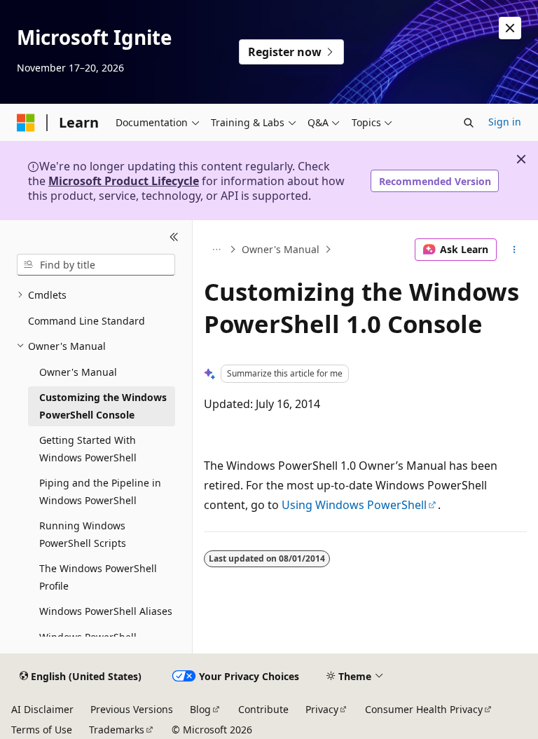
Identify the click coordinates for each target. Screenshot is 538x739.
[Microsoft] (26, 123)
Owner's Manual (280, 249)
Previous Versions (131, 709)
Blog (200, 709)
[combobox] (96, 265)
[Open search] (469, 122)
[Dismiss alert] (510, 28)
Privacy (321, 709)
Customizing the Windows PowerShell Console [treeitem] (103, 406)
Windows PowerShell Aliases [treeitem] (105, 611)
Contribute (263, 709)
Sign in (504, 121)
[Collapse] (174, 237)
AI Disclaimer (42, 709)
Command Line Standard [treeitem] (86, 320)
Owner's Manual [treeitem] (78, 372)
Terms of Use (41, 729)
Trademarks (116, 729)
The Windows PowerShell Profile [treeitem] (98, 577)
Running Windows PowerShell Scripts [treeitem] (82, 534)
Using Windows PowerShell (354, 505)
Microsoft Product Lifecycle (123, 181)
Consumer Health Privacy (424, 709)
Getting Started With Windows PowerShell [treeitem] (88, 448)
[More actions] (514, 249)
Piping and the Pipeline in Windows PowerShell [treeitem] (100, 491)
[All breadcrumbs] (216, 249)
